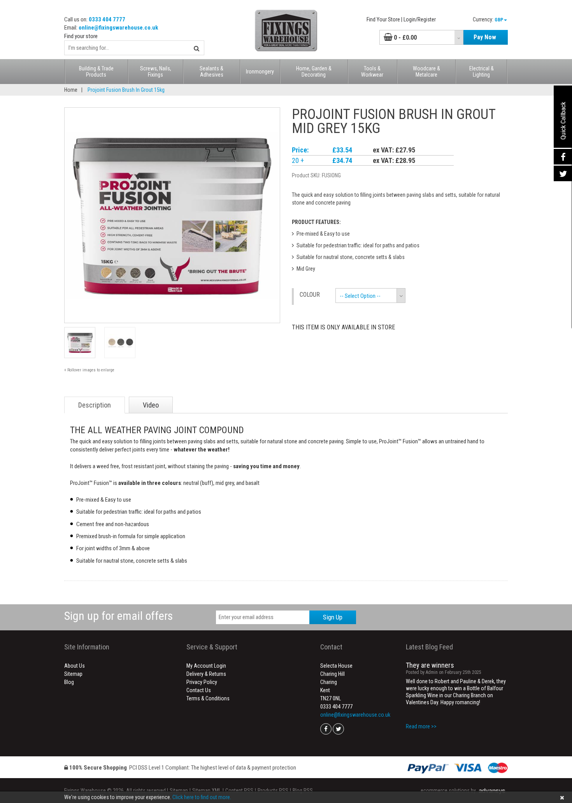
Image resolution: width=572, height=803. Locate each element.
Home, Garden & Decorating (314, 71)
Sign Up (332, 617)
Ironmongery (260, 71)
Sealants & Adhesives (211, 71)
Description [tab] (94, 405)
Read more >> (421, 726)
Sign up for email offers (118, 616)
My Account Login (206, 666)
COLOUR (310, 294)
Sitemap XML (206, 790)
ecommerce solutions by (448, 790)
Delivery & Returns (206, 674)
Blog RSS (303, 790)
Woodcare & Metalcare (426, 71)
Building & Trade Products (96, 71)
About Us (74, 666)
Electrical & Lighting (481, 71)
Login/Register (420, 19)
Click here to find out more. (201, 797)
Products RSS (273, 790)
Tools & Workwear (372, 71)
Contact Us (198, 690)
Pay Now (485, 37)
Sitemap (73, 674)
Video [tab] (151, 405)
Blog (69, 682)
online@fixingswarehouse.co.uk (118, 27)
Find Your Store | (384, 19)
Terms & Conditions (208, 698)
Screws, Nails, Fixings (155, 71)
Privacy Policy (201, 682)
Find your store (81, 36)
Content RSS (239, 790)
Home (70, 90)
